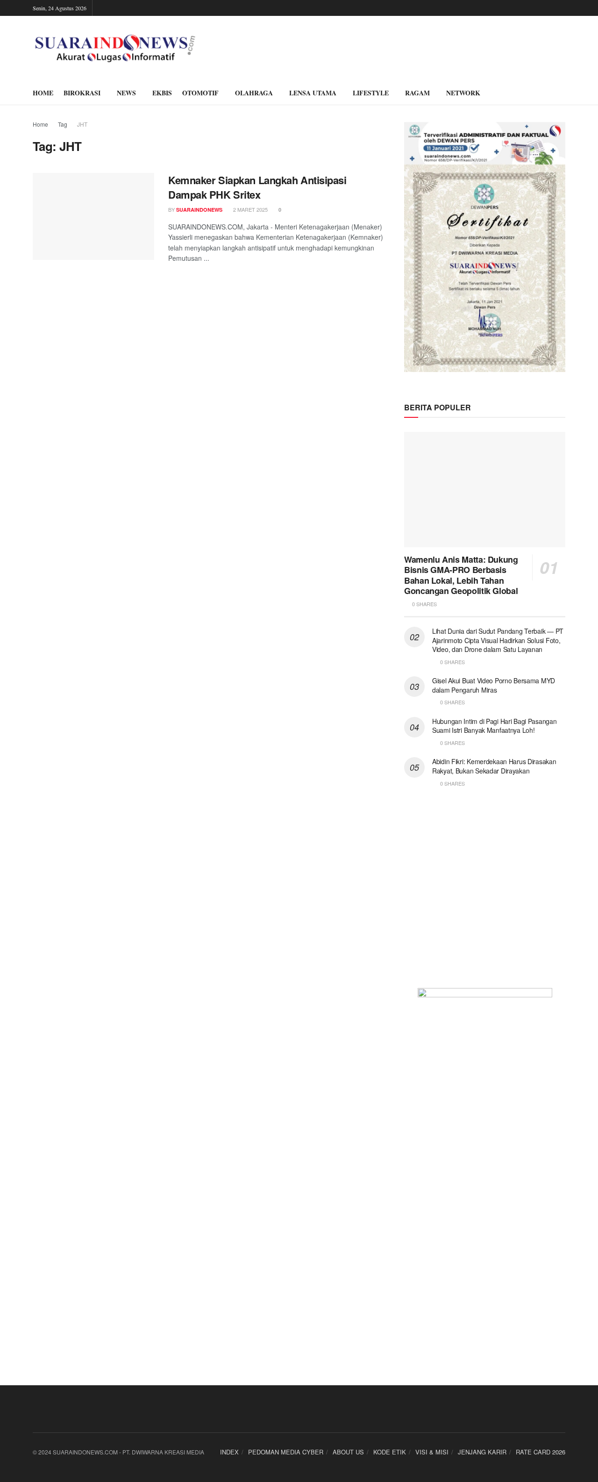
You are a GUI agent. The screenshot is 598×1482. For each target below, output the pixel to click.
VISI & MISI (431, 1451)
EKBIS (162, 93)
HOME (43, 93)
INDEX (229, 1451)
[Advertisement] (484, 893)
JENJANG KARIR (482, 1451)
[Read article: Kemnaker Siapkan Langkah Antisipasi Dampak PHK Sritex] (93, 216)
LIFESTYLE (371, 93)
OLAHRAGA (254, 93)
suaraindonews (199, 209)
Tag (62, 124)
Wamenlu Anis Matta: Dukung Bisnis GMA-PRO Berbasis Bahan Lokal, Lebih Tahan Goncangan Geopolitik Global (461, 575)
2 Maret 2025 (250, 209)
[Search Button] (561, 93)
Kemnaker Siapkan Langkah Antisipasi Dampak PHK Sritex (257, 187)
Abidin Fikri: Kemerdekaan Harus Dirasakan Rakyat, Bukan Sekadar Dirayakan (494, 766)
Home (40, 124)
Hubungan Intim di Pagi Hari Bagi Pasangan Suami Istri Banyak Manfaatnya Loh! (494, 725)
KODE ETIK (389, 1451)
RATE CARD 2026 (540, 1451)
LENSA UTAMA (312, 93)
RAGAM (417, 93)
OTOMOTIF (200, 93)
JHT (82, 124)
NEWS (126, 93)
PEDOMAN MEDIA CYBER (285, 1451)
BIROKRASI (82, 93)
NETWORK (463, 93)
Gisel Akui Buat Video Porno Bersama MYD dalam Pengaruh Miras (493, 685)
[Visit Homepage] (115, 48)
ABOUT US (348, 1451)
